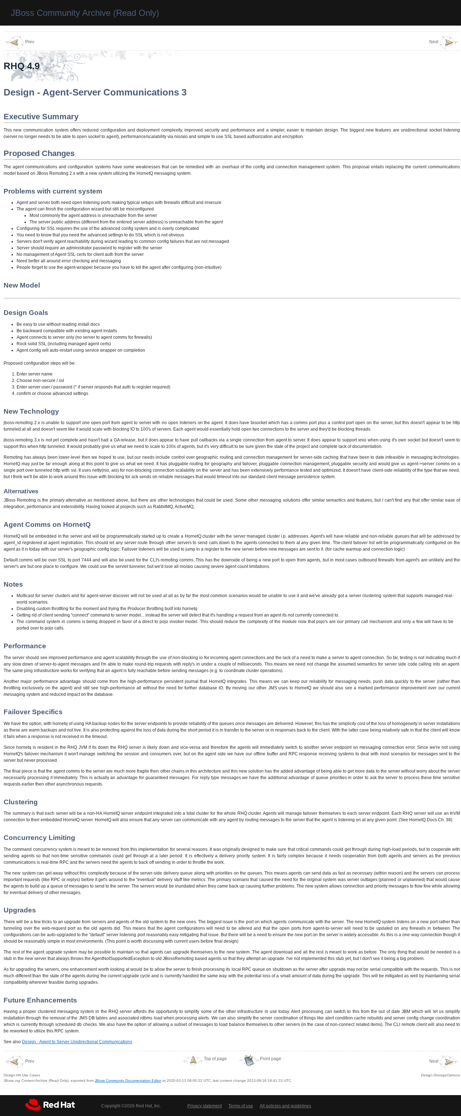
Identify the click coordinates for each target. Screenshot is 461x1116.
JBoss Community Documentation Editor (128, 1080)
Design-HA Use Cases (22, 1068)
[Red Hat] (50, 1105)
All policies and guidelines (285, 1105)
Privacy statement (204, 1105)
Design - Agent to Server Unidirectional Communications (77, 1041)
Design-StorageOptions (440, 1068)
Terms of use (240, 1105)
